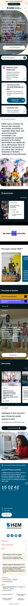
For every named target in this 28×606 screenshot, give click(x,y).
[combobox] (14, 58)
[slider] (7, 239)
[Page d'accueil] (14, 531)
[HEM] (14, 8)
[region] (14, 233)
